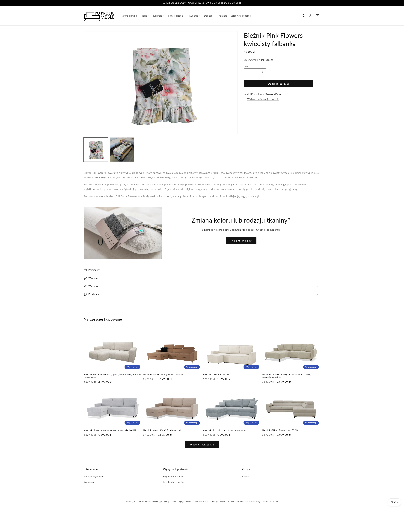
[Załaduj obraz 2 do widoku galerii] (122, 149)
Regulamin (89, 482)
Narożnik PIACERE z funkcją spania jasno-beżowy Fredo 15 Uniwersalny (113, 375)
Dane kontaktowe (201, 501)
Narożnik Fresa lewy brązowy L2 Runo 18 (163, 374)
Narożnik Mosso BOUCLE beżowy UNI (162, 430)
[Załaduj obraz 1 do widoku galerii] (96, 149)
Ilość (246, 66)
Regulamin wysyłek (173, 476)
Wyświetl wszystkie (202, 444)
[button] (145, 15)
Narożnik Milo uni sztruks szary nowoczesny (224, 430)
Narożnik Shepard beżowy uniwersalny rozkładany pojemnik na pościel (286, 375)
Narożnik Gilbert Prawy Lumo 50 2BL (280, 430)
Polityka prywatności (95, 476)
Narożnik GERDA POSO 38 (216, 374)
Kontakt (246, 476)
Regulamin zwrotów (173, 482)
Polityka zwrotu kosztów (223, 501)
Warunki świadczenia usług (248, 501)
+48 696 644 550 (241, 240)
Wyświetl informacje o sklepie (263, 99)
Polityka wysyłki (270, 501)
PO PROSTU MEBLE (142, 502)
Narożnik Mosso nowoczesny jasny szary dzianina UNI (110, 430)
